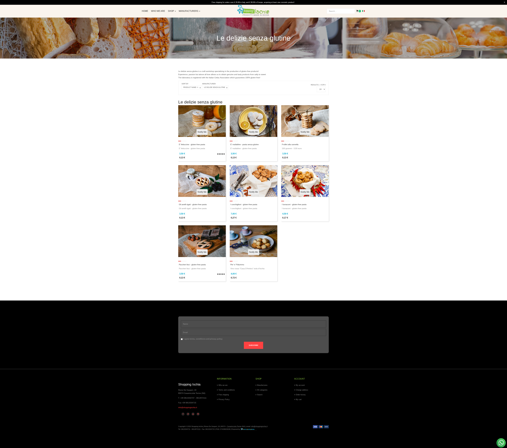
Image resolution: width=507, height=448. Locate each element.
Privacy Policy (224, 399)
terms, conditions (198, 339)
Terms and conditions (227, 390)
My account (300, 385)
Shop (171, 11)
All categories (262, 390)
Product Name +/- (190, 87)
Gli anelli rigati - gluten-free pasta (193, 204)
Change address (302, 390)
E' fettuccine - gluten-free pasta (192, 144)
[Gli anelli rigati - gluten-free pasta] (202, 181)
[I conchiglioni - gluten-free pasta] (253, 181)
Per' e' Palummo (237, 265)
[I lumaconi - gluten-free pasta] (305, 181)
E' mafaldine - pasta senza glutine (244, 144)
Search (259, 395)
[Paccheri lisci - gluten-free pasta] (202, 241)
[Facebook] (183, 414)
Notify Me (202, 132)
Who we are (158, 11)
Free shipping (224, 395)
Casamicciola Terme (233, 426)
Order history (301, 395)
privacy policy (216, 339)
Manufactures (262, 385)
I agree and (202, 339)
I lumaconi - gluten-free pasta (294, 204)
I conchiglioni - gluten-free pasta (243, 204)
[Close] (504, 2)
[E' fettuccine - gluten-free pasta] (202, 121)
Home (145, 11)
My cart (299, 399)
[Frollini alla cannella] (305, 121)
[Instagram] (198, 414)
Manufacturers (189, 11)
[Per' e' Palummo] (253, 241)
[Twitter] (188, 414)
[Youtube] (193, 414)
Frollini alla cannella (290, 144)
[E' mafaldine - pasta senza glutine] (253, 121)
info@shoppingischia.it (187, 407)
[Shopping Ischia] (254, 10)
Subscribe (253, 345)
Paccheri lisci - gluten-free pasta (192, 265)
